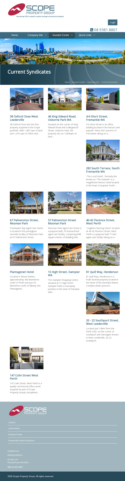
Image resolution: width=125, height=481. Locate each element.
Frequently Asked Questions (21, 440)
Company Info (35, 35)
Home (14, 35)
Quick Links (85, 35)
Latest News (14, 428)
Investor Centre (61, 35)
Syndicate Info (93, 82)
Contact (11, 422)
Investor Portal (15, 434)
